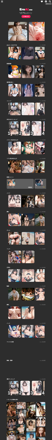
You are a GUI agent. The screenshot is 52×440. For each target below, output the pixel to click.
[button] (26, 35)
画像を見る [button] (26, 16)
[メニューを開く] (2, 2)
